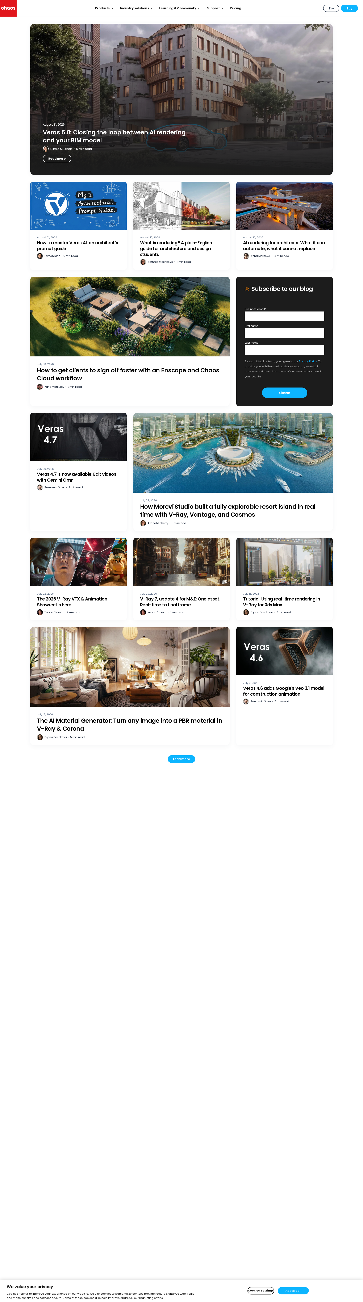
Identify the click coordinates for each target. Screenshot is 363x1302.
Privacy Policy (308, 361)
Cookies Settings (261, 1290)
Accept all (293, 1290)
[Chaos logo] (8, 8)
